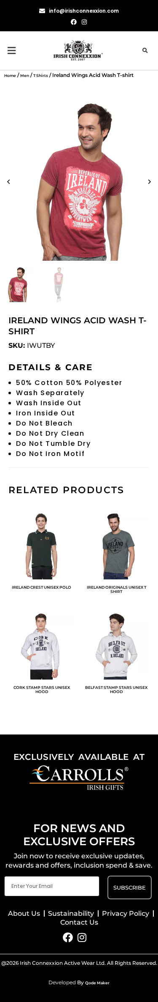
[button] (29, 50)
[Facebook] (68, 937)
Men (24, 75)
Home (10, 75)
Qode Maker (97, 982)
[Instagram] (82, 937)
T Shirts (40, 75)
